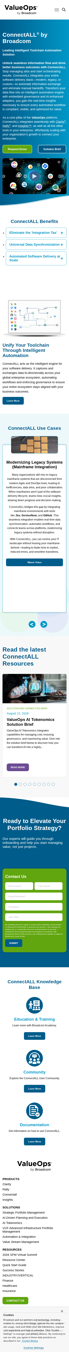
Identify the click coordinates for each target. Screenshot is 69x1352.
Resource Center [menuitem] (14, 1260)
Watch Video (34, 562)
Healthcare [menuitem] (10, 1285)
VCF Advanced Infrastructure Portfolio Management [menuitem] (28, 1229)
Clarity (61, 121)
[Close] (62, 1311)
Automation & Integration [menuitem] (19, 1236)
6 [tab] (39, 784)
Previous (32, 624)
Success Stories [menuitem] (13, 1270)
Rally (7, 126)
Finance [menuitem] (8, 1280)
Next (43, 624)
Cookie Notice (29, 1340)
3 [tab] (25, 784)
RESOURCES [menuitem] (12, 1249)
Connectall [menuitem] (10, 1194)
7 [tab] (43, 784)
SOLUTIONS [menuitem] (11, 1207)
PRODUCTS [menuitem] (11, 1179)
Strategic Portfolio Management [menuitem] (24, 1212)
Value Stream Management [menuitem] (21, 1242)
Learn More (13, 400)
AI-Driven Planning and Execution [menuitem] (25, 1217)
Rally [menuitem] (6, 1189)
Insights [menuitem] (8, 1199)
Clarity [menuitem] (7, 1184)
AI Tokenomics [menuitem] (12, 1223)
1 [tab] (15, 784)
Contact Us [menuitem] (15, 1300)
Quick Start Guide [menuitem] (14, 1265)
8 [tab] (48, 784)
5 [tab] (34, 784)
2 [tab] (20, 784)
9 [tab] (53, 784)
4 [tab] (29, 784)
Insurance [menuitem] (9, 1291)
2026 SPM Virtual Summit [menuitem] (20, 1254)
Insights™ (24, 126)
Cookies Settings (34, 1347)
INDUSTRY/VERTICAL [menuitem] (18, 1275)
